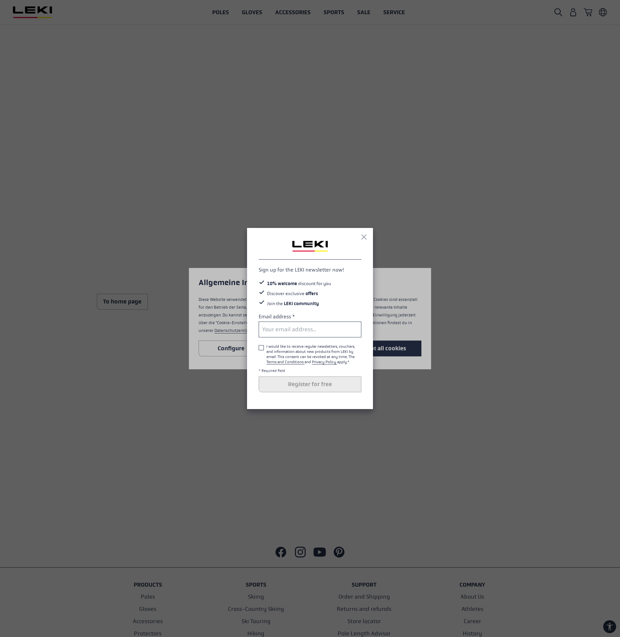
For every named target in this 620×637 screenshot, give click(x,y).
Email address (277, 316)
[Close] (364, 237)
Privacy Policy (324, 362)
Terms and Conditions (285, 362)
